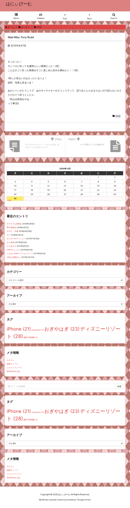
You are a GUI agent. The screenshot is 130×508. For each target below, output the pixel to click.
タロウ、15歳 (12, 231)
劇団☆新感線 (31, 337)
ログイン (10, 360)
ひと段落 (10, 242)
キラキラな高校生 (14, 224)
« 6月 (9, 200)
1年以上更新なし (14, 257)
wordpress (37, 330)
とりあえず (11, 246)
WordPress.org (13, 371)
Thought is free (83, 500)
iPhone (19, 329)
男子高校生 (11, 227)
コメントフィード (14, 367)
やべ (8, 235)
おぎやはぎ (62, 329)
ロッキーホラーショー (16, 238)
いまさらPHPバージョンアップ (20, 253)
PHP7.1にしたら (13, 250)
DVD (118, 115)
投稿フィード (12, 364)
